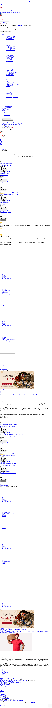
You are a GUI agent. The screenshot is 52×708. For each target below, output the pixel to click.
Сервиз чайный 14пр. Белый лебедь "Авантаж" (8, 184)
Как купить (4, 112)
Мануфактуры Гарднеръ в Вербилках (12, 84)
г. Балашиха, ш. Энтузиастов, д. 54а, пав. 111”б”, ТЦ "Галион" (13, 123)
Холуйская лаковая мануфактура (12, 96)
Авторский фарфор (9, 74)
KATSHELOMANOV (10, 75)
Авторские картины (9, 91)
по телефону (33, 702)
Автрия (7, 95)
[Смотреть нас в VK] (1, 691)
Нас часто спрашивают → (4, 421)
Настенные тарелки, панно (7, 604)
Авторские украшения (10, 90)
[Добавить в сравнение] (4, 170)
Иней (7, 71)
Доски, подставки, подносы (11, 48)
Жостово (7, 77)
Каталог (3, 34)
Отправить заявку (3, 246)
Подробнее (8, 171)
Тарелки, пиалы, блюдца (10, 41)
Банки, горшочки (9, 47)
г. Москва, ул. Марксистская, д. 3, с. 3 (6, 10)
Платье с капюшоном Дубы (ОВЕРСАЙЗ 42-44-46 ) (9, 194)
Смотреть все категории (6, 262)
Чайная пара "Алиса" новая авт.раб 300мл (7, 455)
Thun (7, 80)
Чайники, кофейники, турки (11, 42)
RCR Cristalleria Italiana (10, 82)
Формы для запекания (10, 45)
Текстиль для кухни (9, 55)
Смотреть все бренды (4, 369)
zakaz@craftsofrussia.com (4, 698)
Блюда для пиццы (5, 545)
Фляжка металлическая (4, 175)
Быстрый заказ (3, 171)
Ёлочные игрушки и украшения (8, 274)
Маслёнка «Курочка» (4, 204)
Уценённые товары (9, 57)
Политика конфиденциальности (6, 700)
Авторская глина (7, 103)
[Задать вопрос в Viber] (3, 695)
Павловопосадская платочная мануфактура (13, 76)
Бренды (3, 64)
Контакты (6, 117)
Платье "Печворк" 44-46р (4, 445)
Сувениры (8, 53)
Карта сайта (24, 700)
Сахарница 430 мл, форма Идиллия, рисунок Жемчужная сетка (11, 436)
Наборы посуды (9, 38)
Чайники (4, 259)
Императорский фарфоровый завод (12, 69)
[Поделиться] (6, 170)
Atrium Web (9, 701)
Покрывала (4, 337)
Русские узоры (9, 94)
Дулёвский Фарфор (9, 68)
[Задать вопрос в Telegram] (1, 695)
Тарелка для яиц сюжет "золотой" (6, 165)
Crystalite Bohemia (9, 85)
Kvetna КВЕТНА (9, 92)
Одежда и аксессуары (10, 56)
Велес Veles (8, 86)
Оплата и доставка (5, 111)
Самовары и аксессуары (10, 50)
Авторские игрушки (8, 101)
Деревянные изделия (10, 88)
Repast (7, 81)
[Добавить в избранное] (1, 170)
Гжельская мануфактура (10, 66)
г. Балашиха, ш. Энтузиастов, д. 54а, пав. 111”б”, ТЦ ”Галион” (11, 11)
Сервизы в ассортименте (10, 37)
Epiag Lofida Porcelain (10, 83)
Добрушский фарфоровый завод (12, 67)
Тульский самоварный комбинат (12, 97)
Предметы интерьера (10, 52)
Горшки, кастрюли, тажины (11, 46)
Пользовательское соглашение (17, 700)
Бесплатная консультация (5, 21)
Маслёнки (4, 605)
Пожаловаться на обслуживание (6, 31)
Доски (3, 293)
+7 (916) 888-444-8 (3, 22)
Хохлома (8, 89)
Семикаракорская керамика (11, 78)
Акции (3, 110)
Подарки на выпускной (10, 60)
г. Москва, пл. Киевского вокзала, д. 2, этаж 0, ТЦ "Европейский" (11, 9)
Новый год (8, 54)
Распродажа (4, 108)
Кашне (3, 338)
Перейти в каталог (26, 158)
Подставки (4, 308)
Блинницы (4, 276)
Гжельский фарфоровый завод (11, 72)
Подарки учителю (9, 59)
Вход (1, 146)
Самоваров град (9, 93)
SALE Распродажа (9, 49)
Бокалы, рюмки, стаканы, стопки (12, 44)
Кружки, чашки (9, 43)
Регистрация (4, 146)
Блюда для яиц (4, 261)
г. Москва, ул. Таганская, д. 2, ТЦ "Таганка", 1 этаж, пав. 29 (10, 12)
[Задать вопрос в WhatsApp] (5, 695)
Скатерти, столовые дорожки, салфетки (9, 339)
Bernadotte (8, 79)
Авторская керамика (10, 73)
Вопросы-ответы (7, 115)
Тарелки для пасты (5, 365)
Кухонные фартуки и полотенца (8, 352)
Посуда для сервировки (10, 36)
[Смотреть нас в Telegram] (3, 691)
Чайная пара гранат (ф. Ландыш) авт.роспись (8, 465)
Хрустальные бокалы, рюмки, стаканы (9, 364)
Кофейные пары (5, 258)
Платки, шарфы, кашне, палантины (8, 340)
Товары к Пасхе (9, 58)
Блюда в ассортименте (10, 39)
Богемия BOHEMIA (9, 70)
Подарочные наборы (6, 273)
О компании (4, 674)
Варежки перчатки (9, 61)
